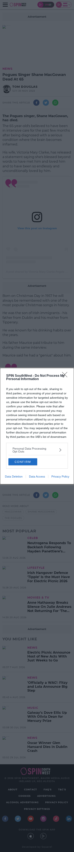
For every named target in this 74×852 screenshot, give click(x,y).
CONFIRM (23, 461)
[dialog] (37, 426)
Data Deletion (14, 476)
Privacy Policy (60, 476)
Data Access (37, 476)
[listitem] (37, 450)
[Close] (66, 376)
